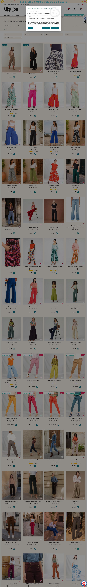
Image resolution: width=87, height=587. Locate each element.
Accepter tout (55, 28)
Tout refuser (46, 28)
